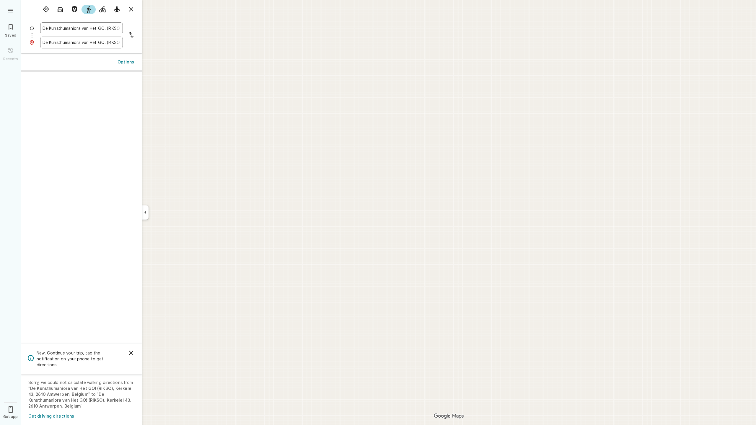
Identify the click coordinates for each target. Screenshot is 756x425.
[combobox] (81, 28)
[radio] (46, 9)
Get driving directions (51, 416)
